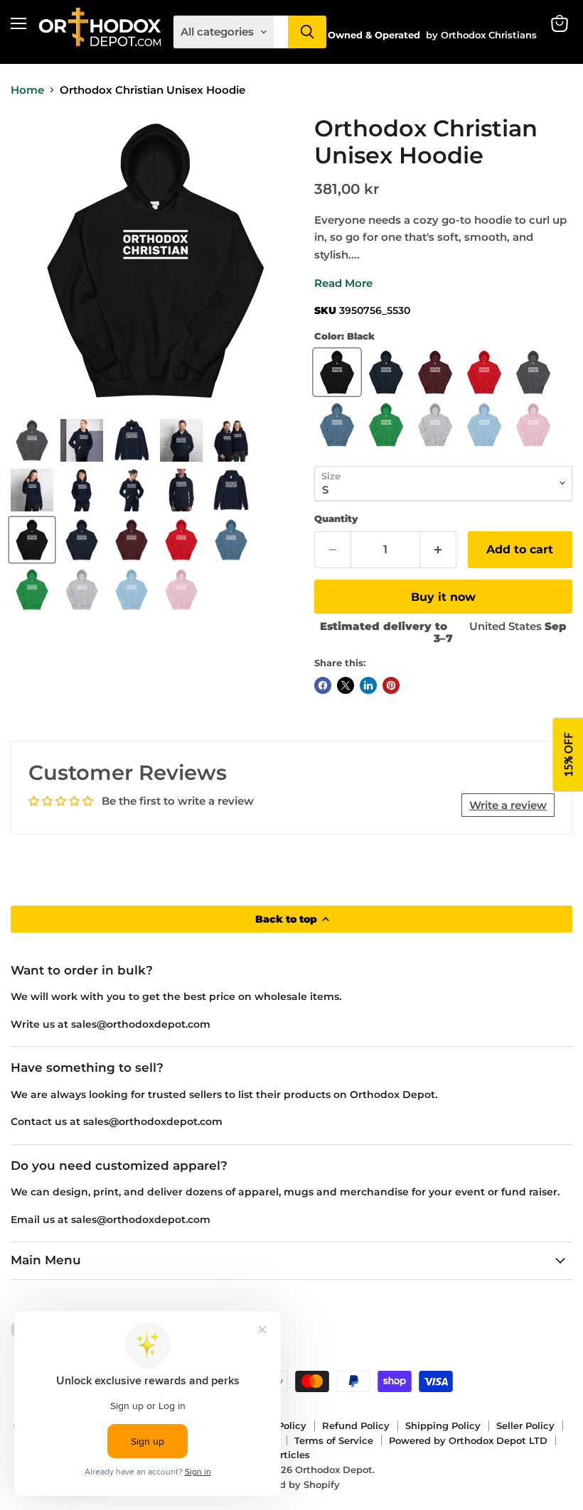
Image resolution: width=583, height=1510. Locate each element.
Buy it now (443, 597)
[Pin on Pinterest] (391, 685)
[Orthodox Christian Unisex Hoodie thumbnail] (32, 440)
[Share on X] (345, 685)
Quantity (336, 519)
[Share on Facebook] (322, 685)
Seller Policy (525, 1425)
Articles (291, 1454)
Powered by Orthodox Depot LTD (468, 1440)
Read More (343, 283)
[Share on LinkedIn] (368, 685)
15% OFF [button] (568, 755)
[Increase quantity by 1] (438, 549)
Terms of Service (333, 1440)
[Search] (307, 32)
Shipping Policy (443, 1425)
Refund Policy (356, 1425)
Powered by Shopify (292, 1484)
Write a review (508, 805)
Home (27, 90)
